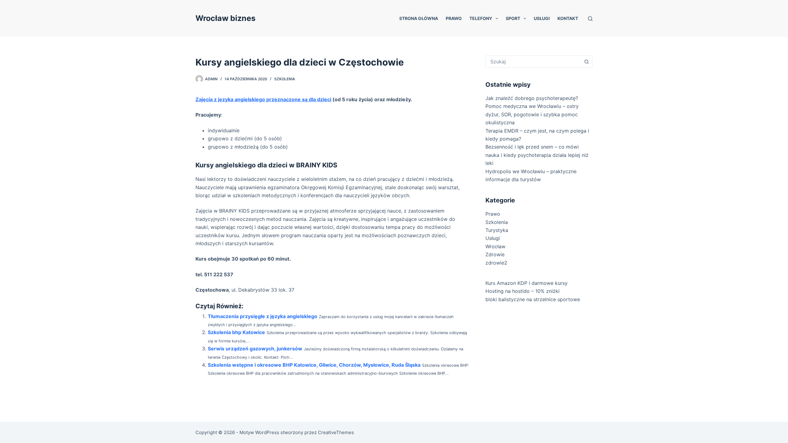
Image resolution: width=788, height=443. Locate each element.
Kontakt (567, 18)
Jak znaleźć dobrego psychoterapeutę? (531, 98)
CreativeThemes (336, 432)
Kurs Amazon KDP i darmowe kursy (526, 283)
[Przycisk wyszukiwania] (586, 61)
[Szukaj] (590, 18)
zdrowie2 (496, 263)
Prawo (454, 18)
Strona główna (418, 18)
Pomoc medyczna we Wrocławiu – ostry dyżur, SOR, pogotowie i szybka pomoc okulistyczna (532, 114)
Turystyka (496, 230)
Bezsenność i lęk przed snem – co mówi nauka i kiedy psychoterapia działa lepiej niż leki (537, 155)
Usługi (542, 18)
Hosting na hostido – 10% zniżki (522, 291)
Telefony (480, 18)
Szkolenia (284, 79)
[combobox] (533, 61)
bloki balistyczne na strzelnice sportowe (532, 299)
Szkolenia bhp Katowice (236, 332)
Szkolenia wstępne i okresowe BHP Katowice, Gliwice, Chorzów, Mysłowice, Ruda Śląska (314, 365)
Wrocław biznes (225, 18)
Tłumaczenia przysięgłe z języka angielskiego (262, 316)
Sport (513, 18)
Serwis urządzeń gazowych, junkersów (255, 348)
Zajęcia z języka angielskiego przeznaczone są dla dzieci (263, 99)
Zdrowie (495, 254)
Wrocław (495, 246)
